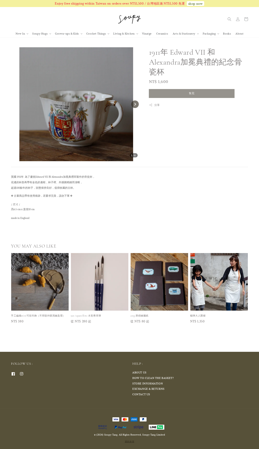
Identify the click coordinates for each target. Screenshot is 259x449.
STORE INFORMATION (147, 383)
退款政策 (129, 441)
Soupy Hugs (40, 33)
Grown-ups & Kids (67, 33)
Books (227, 33)
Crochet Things (96, 33)
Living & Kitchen (124, 33)
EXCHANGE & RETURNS (148, 389)
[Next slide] (135, 104)
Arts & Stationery (184, 33)
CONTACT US (141, 394)
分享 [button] (157, 105)
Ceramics (162, 33)
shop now (195, 3)
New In (20, 33)
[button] (229, 19)
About (239, 33)
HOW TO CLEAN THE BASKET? (153, 378)
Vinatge (147, 33)
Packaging (209, 33)
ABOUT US (139, 372)
